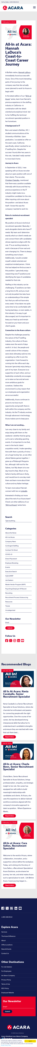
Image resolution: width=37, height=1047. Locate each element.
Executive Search (11, 571)
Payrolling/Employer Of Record (15, 589)
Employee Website (7, 992)
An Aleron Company (8, 975)
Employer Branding (11, 563)
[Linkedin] (18, 639)
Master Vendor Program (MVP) (15, 584)
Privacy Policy (6, 980)
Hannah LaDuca (24, 72)
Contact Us (5, 953)
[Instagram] (14, 639)
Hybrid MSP (9, 576)
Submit (9, 628)
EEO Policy (5, 988)
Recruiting (8, 593)
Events (7, 567)
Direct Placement (11, 559)
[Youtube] (22, 639)
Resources (8, 602)
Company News (10, 541)
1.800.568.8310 (6, 917)
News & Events (6, 949)
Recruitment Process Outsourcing (16, 597)
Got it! (30, 1041)
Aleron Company (22, 1036)
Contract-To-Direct (11, 550)
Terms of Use (5, 984)
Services (4, 932)
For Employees (6, 971)
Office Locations (6, 945)
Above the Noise (10, 533)
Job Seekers (9, 580)
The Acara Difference (8, 936)
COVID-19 (8, 554)
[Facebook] (6, 639)
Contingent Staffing (12, 546)
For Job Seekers (6, 967)
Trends (7, 606)
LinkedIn (24, 491)
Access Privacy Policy (6, 1045)
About (3, 940)
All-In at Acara (10, 537)
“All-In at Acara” (11, 505)
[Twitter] (10, 639)
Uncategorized (10, 610)
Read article (9, 737)
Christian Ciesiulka (12, 180)
